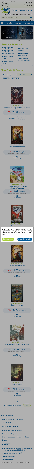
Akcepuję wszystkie (24, 239)
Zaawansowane (8, 239)
